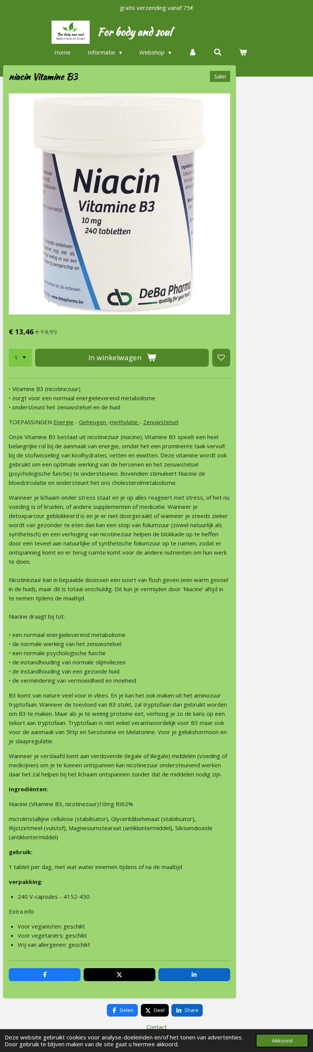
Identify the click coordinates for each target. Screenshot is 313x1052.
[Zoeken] (217, 52)
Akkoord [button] (282, 1040)
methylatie (124, 422)
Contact (157, 1027)
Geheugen (93, 422)
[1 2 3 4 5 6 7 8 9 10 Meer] (20, 358)
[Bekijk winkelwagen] (243, 52)
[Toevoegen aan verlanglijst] (221, 358)
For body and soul (134, 31)
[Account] (192, 52)
